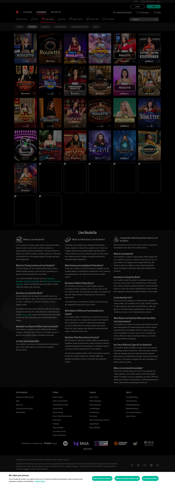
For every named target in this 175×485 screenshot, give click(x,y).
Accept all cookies (150, 478)
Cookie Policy (40, 481)
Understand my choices (102, 478)
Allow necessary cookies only (127, 478)
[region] (87, 478)
